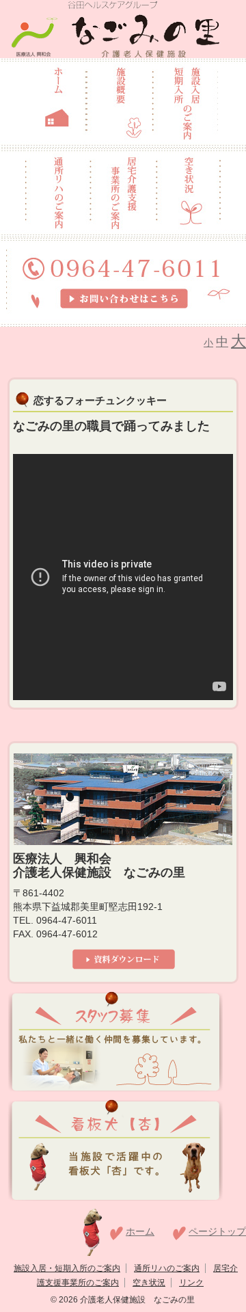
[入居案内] (185, 101)
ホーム (140, 1231)
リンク (191, 1282)
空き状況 (149, 1282)
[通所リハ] (57, 191)
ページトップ (217, 1231)
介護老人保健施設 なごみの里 (136, 1299)
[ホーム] (57, 101)
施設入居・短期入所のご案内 (67, 1268)
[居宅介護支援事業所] (123, 191)
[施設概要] (119, 101)
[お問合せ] (123, 281)
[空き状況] (188, 191)
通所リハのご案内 (167, 1268)
